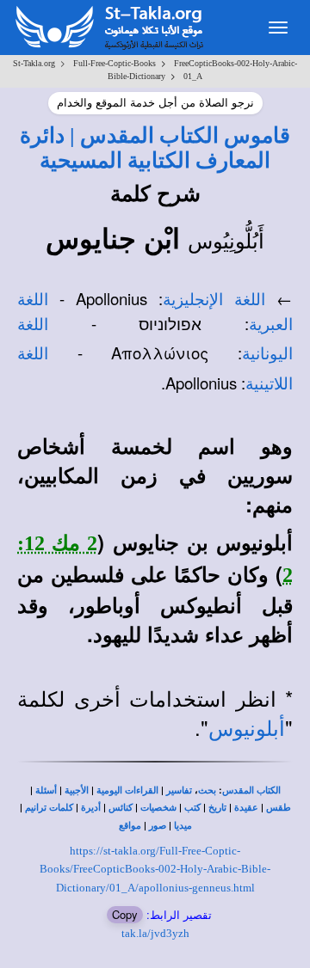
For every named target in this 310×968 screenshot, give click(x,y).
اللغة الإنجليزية (214, 300)
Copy (125, 914)
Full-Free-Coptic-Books (114, 63)
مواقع (130, 825)
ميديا (183, 825)
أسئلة (46, 790)
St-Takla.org (34, 63)
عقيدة (246, 807)
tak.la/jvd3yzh (155, 933)
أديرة (91, 807)
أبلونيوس (246, 729)
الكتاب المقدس (251, 790)
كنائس (120, 807)
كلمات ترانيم (49, 807)
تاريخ (217, 807)
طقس (278, 807)
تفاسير (179, 790)
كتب (192, 807)
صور (157, 825)
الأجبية (77, 790)
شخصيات (158, 807)
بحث (207, 790)
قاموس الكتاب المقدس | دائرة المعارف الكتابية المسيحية (155, 147)
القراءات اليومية (127, 790)
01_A (192, 76)
